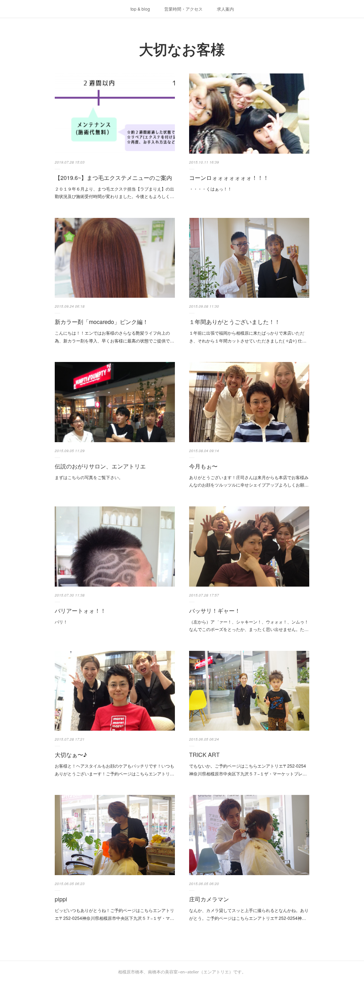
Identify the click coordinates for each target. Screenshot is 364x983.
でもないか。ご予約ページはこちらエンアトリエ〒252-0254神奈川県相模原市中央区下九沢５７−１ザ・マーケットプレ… (248, 769)
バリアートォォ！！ (80, 610)
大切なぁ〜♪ (71, 755)
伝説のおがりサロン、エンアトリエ (100, 466)
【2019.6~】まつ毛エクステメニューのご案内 (113, 178)
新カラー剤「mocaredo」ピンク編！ (101, 322)
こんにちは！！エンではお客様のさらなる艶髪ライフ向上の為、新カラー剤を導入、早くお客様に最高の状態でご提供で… (114, 337)
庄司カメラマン (209, 899)
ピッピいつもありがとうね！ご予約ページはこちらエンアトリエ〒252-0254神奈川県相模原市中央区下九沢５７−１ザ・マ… (114, 914)
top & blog (140, 9)
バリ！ (61, 622)
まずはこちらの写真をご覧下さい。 (89, 477)
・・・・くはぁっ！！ (210, 189)
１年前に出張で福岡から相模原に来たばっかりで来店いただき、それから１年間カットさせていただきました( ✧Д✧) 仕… (247, 337)
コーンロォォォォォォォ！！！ (229, 178)
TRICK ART (204, 755)
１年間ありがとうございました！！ (234, 322)
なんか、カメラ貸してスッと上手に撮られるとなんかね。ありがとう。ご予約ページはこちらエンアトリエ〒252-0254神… (249, 914)
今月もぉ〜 (203, 466)
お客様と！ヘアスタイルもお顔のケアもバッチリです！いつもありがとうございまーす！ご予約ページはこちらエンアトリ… (114, 769)
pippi (61, 899)
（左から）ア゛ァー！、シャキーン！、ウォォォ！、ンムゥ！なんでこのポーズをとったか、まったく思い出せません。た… (249, 625)
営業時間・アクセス (183, 9)
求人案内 (225, 9)
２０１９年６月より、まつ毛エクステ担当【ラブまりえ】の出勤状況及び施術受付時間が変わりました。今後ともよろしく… (114, 192)
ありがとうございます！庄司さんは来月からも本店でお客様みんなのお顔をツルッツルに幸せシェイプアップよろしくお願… (249, 481)
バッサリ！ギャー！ (214, 610)
